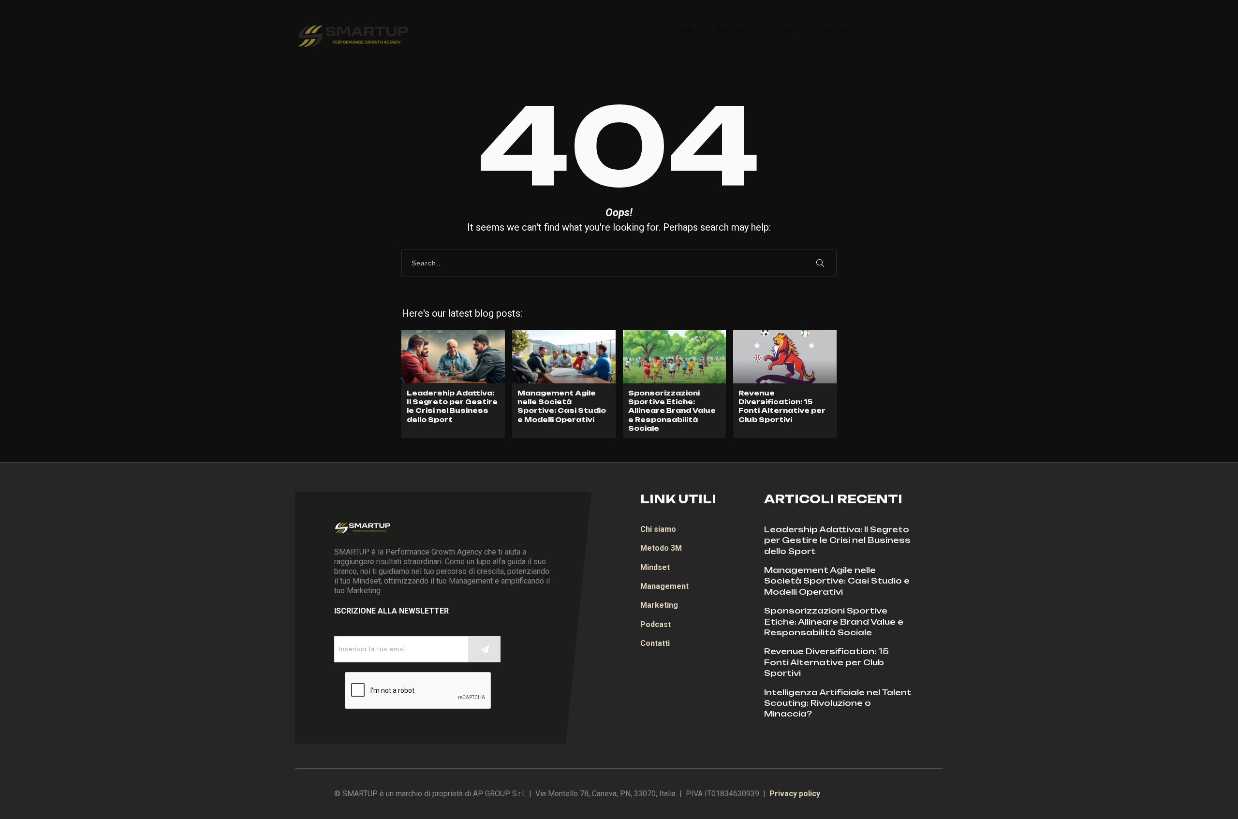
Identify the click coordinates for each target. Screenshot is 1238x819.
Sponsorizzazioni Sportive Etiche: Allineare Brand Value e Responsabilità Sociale (674, 384)
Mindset (655, 567)
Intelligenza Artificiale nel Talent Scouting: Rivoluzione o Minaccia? (838, 703)
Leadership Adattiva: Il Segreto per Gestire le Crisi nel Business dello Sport (453, 384)
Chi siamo (658, 529)
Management (664, 586)
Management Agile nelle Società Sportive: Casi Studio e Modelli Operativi (564, 384)
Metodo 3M (661, 548)
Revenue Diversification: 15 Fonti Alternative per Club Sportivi (785, 384)
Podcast (655, 624)
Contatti (655, 643)
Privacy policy (794, 793)
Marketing (659, 605)
